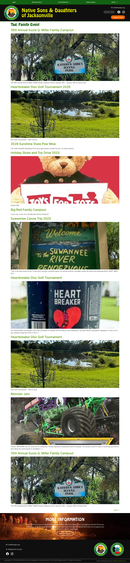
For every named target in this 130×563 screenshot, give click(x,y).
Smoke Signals (90, 2)
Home (14, 2)
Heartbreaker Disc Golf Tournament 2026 (40, 87)
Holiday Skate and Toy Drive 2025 (35, 153)
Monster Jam (20, 394)
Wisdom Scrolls (37, 2)
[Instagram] (123, 12)
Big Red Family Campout (28, 210)
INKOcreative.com (119, 561)
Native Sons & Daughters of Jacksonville (49, 12)
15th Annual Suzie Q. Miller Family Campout (42, 453)
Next (116, 510)
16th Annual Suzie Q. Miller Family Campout (42, 30)
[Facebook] (118, 12)
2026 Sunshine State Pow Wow (33, 144)
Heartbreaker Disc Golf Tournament (36, 278)
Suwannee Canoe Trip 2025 (31, 218)
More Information (65, 534)
